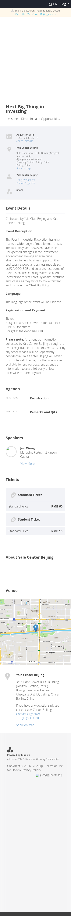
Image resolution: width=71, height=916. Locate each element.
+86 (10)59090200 (25, 180)
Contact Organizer (25, 183)
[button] (35, 628)
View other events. (35, 14)
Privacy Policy (31, 770)
